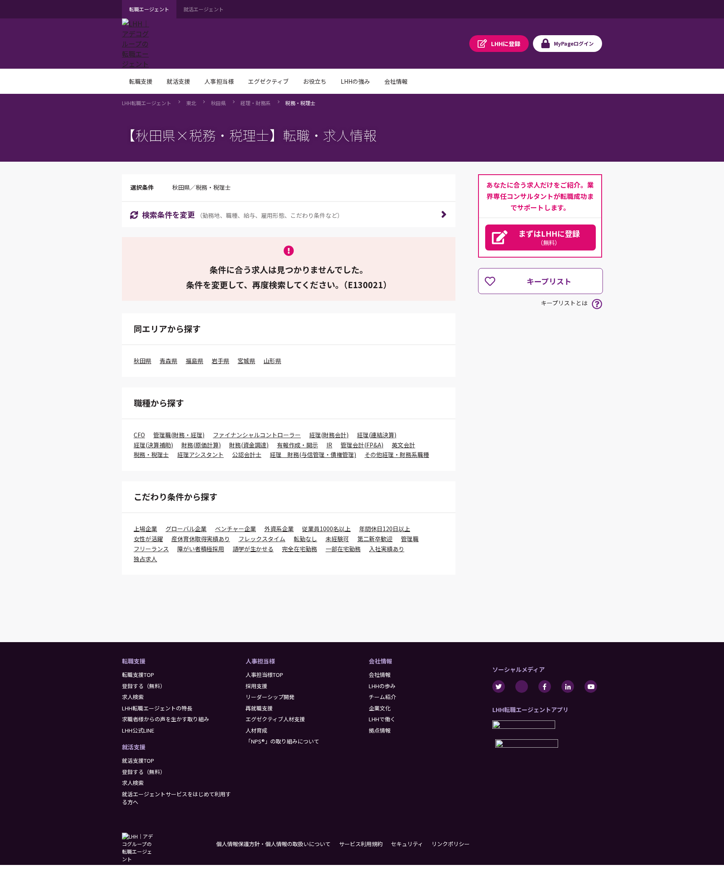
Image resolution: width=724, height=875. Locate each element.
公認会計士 (246, 454)
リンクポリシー (451, 844)
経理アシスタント (200, 454)
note (521, 686)
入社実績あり (386, 549)
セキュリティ (407, 844)
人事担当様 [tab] (219, 81)
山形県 (272, 360)
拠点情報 (379, 730)
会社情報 (380, 661)
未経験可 (337, 538)
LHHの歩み (382, 686)
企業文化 (379, 708)
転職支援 (133, 661)
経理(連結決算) (376, 435)
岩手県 (220, 360)
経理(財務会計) (329, 435)
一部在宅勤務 (343, 549)
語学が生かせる (253, 549)
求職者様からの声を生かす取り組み (165, 719)
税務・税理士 (300, 102)
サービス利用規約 (361, 844)
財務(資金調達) (249, 445)
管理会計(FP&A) (362, 445)
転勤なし (305, 538)
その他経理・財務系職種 (397, 454)
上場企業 (145, 528)
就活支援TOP (138, 760)
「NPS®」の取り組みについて (282, 741)
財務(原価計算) (201, 445)
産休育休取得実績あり (200, 538)
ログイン (574, 43)
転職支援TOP (138, 675)
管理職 (410, 538)
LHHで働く (382, 719)
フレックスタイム (261, 538)
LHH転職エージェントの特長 (157, 708)
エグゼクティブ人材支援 (275, 719)
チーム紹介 (382, 697)
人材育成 (256, 730)
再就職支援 (259, 708)
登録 (505, 43)
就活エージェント (204, 9)
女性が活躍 (148, 538)
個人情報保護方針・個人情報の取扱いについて (273, 844)
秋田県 (218, 102)
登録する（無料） (143, 686)
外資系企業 (279, 528)
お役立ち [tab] (314, 81)
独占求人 (145, 559)
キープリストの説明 (597, 304)
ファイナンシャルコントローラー (257, 435)
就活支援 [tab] (178, 81)
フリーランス (151, 549)
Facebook (544, 686)
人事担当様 (260, 661)
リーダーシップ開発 (270, 697)
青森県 (168, 360)
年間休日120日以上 (384, 528)
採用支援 (256, 686)
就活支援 (133, 747)
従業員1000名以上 (326, 528)
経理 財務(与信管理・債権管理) (313, 454)
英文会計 (403, 445)
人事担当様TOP (264, 675)
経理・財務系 (255, 102)
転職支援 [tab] (141, 81)
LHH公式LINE (138, 730)
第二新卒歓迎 (375, 538)
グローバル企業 (186, 528)
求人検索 (133, 697)
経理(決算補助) (153, 445)
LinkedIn (567, 686)
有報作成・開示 (297, 445)
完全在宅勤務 (299, 549)
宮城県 (246, 360)
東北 (191, 102)
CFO (139, 435)
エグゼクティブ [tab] (268, 81)
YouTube (590, 686)
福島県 (194, 360)
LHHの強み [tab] (355, 81)
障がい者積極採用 (200, 549)
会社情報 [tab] (396, 81)
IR (329, 445)
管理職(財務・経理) (178, 435)
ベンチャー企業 (235, 528)
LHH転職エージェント (146, 102)
